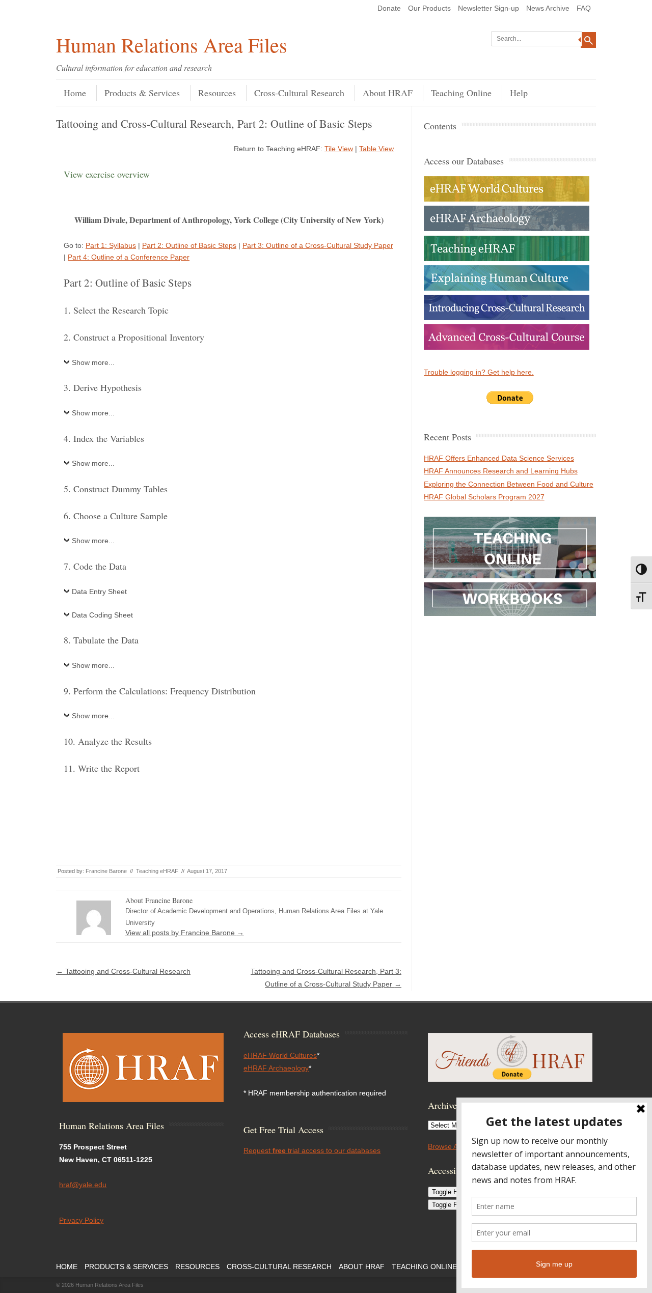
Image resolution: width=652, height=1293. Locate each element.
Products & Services (142, 93)
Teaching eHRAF (157, 871)
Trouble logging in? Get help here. (479, 372)
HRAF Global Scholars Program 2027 (484, 497)
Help (519, 93)
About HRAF (388, 93)
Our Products (429, 8)
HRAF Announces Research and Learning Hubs (501, 471)
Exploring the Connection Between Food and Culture (508, 484)
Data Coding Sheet (102, 615)
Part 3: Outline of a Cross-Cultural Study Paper (317, 245)
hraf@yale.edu (82, 1184)
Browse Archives (454, 1146)
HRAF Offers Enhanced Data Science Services (499, 458)
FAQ (584, 8)
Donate (389, 8)
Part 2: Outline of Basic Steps (189, 245)
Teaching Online (461, 93)
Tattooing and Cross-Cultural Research (123, 971)
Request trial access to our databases (312, 1150)
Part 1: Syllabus (111, 245)
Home (75, 93)
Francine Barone (106, 871)
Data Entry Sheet (99, 591)
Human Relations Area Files (171, 44)
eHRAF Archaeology (276, 1068)
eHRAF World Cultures (280, 1055)
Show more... (93, 362)
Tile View (338, 149)
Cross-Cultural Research (299, 93)
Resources (217, 93)
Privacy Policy (81, 1220)
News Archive (547, 8)
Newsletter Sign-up (488, 8)
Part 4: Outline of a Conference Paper (128, 257)
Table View (376, 149)
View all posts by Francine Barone (184, 933)
